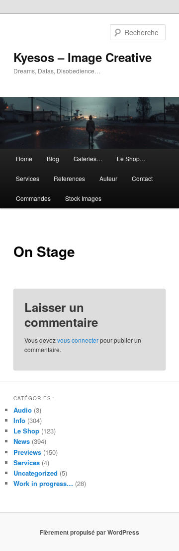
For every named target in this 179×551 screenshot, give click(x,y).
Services (27, 178)
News (21, 441)
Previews (27, 452)
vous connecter (77, 340)
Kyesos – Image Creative (82, 57)
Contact (142, 178)
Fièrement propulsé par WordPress (89, 532)
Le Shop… (131, 158)
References (69, 178)
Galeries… (88, 158)
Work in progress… (43, 483)
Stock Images (83, 198)
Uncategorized (35, 473)
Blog (53, 158)
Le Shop (26, 430)
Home (24, 158)
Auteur (108, 178)
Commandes (33, 198)
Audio (22, 410)
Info (19, 420)
